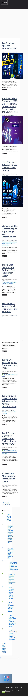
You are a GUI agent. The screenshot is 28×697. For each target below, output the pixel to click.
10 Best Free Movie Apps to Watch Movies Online (8, 477)
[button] (2, 6)
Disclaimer (20, 690)
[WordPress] (7, 679)
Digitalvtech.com (19, 687)
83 (5, 504)
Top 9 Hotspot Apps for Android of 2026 (9, 46)
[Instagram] (7, 677)
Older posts (6, 503)
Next (8, 504)
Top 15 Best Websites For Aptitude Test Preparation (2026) (8, 270)
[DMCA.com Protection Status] (6, 692)
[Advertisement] (14, 23)
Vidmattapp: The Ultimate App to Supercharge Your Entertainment (10, 231)
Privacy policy (8, 690)
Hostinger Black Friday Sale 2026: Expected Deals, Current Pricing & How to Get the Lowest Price (10, 105)
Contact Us (14, 690)
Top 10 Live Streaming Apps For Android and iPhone (9, 364)
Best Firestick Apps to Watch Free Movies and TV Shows (10, 307)
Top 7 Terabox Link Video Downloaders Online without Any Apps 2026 (9, 438)
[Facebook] (4, 677)
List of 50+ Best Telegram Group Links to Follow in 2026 (9, 166)
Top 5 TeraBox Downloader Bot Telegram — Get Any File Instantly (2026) (9, 401)
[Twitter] (4, 679)
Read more (4, 89)
